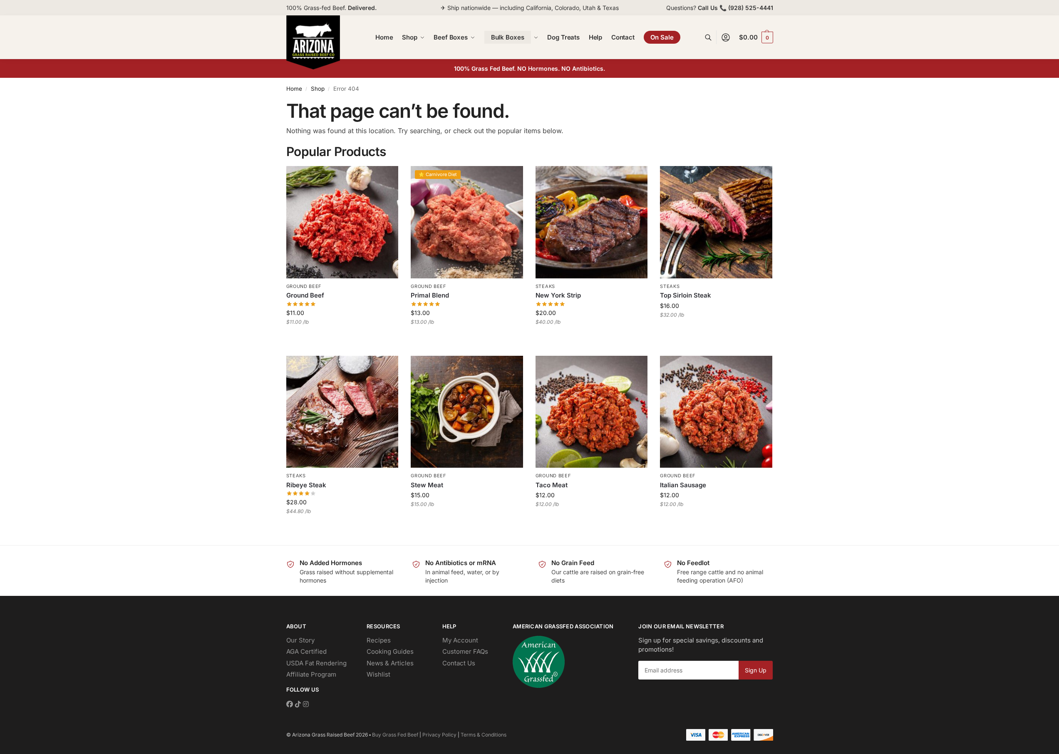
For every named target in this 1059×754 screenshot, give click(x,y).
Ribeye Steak (306, 485)
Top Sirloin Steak (685, 295)
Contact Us (458, 663)
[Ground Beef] (342, 222)
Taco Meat (552, 485)
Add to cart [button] (342, 338)
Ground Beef (304, 286)
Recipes (379, 640)
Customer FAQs (465, 651)
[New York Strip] (592, 222)
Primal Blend (430, 295)
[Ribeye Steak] (342, 412)
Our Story (300, 640)
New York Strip (558, 295)
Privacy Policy (439, 735)
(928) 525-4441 (750, 7)
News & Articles (390, 663)
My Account (460, 640)
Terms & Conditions (483, 735)
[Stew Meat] (467, 412)
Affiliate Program (311, 674)
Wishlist (378, 674)
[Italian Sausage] (716, 412)
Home (294, 88)
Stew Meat (427, 485)
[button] (756, 37)
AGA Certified (306, 651)
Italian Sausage (683, 485)
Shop (318, 88)
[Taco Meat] (592, 412)
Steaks (545, 286)
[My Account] (726, 37)
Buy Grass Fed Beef (395, 735)
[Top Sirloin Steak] (716, 222)
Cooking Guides (390, 651)
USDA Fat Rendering (316, 663)
